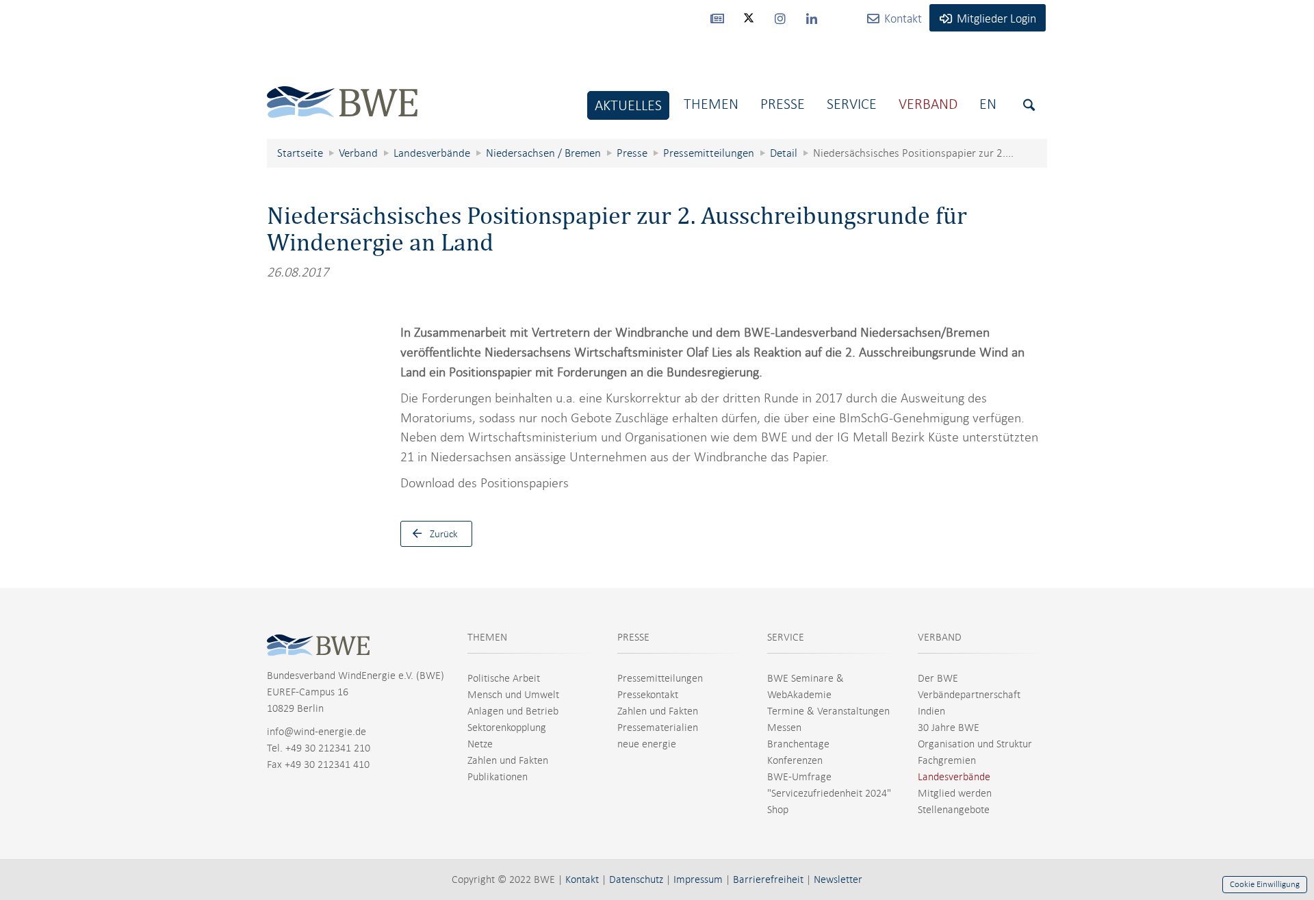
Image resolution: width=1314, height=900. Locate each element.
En (987, 103)
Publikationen (497, 777)
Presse (782, 103)
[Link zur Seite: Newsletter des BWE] (717, 17)
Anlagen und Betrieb (512, 711)
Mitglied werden (955, 793)
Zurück (444, 534)
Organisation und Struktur (975, 744)
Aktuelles (628, 105)
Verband (928, 103)
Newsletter (838, 879)
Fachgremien (947, 760)
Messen (784, 727)
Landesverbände (954, 777)
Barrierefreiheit (768, 879)
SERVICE (785, 637)
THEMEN (487, 637)
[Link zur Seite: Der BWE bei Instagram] (780, 17)
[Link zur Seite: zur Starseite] (342, 91)
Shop (777, 810)
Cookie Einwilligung (1265, 884)
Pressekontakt (647, 695)
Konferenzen (795, 760)
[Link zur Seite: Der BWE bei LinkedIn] (811, 17)
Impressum (698, 879)
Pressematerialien (657, 727)
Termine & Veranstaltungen (828, 711)
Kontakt (582, 879)
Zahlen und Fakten (507, 760)
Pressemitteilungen (660, 678)
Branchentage (798, 744)
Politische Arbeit (503, 678)
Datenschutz (636, 879)
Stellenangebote (954, 810)
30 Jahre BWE (948, 727)
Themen (711, 103)
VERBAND (940, 637)
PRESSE (633, 637)
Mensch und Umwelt (513, 695)
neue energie (646, 744)
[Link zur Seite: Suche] (1029, 105)
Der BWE (938, 678)
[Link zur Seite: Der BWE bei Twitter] (748, 24)
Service (852, 103)
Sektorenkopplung (506, 727)
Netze (480, 744)
